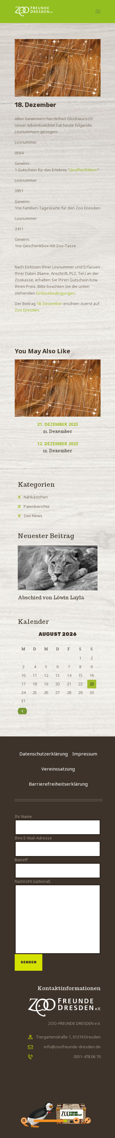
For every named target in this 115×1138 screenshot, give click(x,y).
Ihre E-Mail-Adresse (33, 838)
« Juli (29, 711)
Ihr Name (23, 816)
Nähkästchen (36, 497)
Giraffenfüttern (83, 169)
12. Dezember (57, 451)
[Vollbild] (88, 1120)
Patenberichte (37, 506)
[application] (58, 1105)
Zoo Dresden (27, 310)
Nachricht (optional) (32, 881)
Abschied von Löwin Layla (51, 597)
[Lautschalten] (76, 1120)
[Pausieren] (24, 1120)
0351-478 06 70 (87, 1056)
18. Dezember (49, 303)
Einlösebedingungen (55, 293)
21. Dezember (57, 431)
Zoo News (33, 515)
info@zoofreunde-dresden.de (72, 1046)
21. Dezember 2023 (57, 424)
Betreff (21, 859)
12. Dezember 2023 (57, 443)
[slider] (50, 1121)
